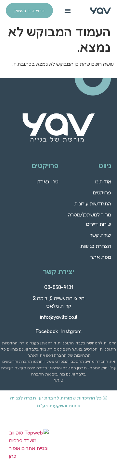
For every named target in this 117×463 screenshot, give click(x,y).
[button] (67, 11)
